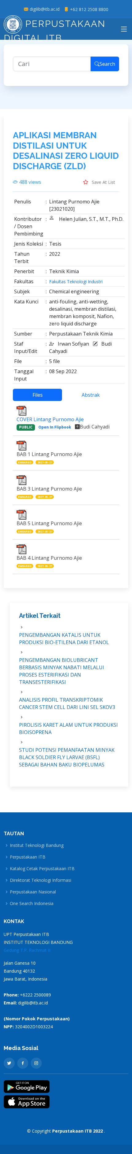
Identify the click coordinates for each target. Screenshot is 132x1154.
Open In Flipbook (54, 427)
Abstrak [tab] (91, 394)
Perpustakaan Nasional (33, 892)
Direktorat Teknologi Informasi (40, 880)
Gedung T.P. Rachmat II (27, 950)
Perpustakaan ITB (27, 857)
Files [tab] (38, 394)
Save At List (103, 182)
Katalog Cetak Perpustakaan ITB (42, 868)
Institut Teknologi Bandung (37, 845)
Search (107, 64)
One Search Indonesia (31, 903)
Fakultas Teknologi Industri (76, 282)
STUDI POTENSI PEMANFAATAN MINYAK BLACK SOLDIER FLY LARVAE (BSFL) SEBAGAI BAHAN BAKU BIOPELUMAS (67, 757)
